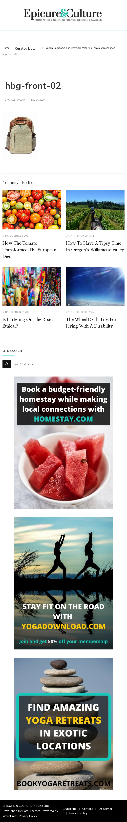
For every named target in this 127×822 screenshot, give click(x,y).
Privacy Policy (28, 816)
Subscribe (70, 809)
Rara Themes (31, 811)
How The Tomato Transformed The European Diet (29, 250)
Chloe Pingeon (16, 99)
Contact (87, 809)
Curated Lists (25, 48)
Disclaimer (105, 809)
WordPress (10, 816)
